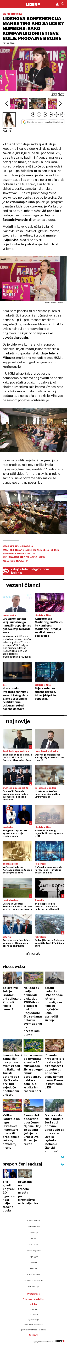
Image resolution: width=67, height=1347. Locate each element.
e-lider (33, 1304)
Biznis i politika (33, 1221)
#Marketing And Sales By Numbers (26, 550)
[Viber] (62, 114)
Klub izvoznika (33, 1274)
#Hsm (42, 557)
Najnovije (18, 721)
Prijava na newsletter (34, 1299)
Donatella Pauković (7, 130)
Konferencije (33, 1286)
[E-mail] (51, 114)
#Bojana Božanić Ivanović (20, 557)
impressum (33, 1314)
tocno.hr (33, 1335)
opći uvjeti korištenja (34, 1324)
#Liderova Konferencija (19, 553)
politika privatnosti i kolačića (33, 1330)
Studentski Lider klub (33, 1280)
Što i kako (33, 1244)
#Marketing (11, 546)
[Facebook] (33, 114)
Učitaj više (33, 954)
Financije (34, 1232)
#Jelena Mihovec (14, 560)
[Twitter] (39, 114)
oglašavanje (33, 1319)
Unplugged (33, 1256)
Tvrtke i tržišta (33, 1226)
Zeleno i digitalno (33, 1250)
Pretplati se (33, 1294)
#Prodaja (26, 546)
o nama (33, 1309)
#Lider (55, 550)
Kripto (33, 1238)
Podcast (33, 1262)
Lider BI (33, 1268)
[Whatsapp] (56, 114)
